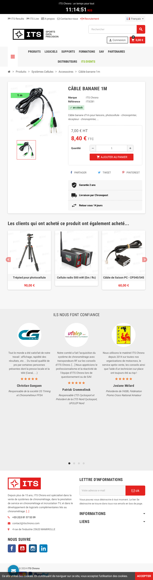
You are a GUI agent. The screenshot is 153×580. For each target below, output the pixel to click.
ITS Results (17, 18)
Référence (74, 101)
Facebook (12, 548)
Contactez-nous (69, 18)
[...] (27, 511)
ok (137, 491)
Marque (72, 97)
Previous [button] (8, 259)
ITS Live (34, 18)
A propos (49, 18)
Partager (80, 172)
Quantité (76, 148)
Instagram (33, 548)
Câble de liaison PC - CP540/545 (123, 277)
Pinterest (133, 172)
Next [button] (144, 259)
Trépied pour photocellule (29, 277)
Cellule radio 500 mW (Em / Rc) (76, 277)
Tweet (106, 172)
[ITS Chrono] (35, 33)
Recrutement (91, 18)
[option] (29, 263)
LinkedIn (43, 548)
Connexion (117, 40)
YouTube (22, 548)
